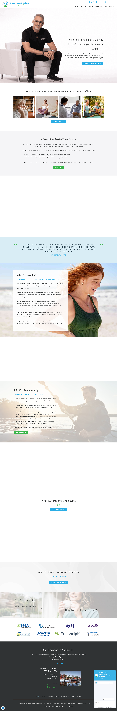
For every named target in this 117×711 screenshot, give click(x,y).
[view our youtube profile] (93, 2)
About (43, 696)
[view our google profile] (91, 2)
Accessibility (47, 706)
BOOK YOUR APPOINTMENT (93, 63)
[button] (78, 6)
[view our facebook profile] (88, 2)
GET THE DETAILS (21, 432)
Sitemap (70, 706)
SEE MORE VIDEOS (58, 484)
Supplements (65, 696)
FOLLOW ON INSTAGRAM (59, 582)
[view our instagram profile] (90, 2)
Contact (79, 696)
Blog (73, 696)
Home (37, 696)
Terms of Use (64, 706)
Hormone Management (79, 39)
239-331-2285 (110, 2)
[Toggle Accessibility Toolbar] (3, 708)
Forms (57, 696)
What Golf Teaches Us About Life (25, 352)
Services (50, 696)
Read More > (18, 364)
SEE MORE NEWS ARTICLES (58, 373)
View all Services (58, 121)
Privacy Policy (55, 706)
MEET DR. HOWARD (53, 228)
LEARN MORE (58, 167)
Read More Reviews (58, 509)
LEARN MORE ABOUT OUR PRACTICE (63, 554)
